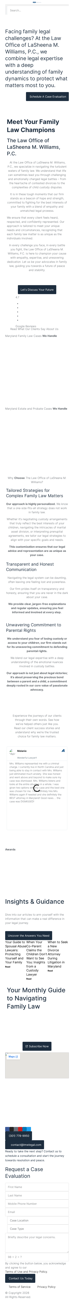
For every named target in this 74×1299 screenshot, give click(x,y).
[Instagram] (11, 1129)
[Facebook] (7, 1129)
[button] (37, 5)
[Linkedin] (24, 1129)
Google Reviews (25, 326)
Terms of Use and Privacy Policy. (26, 1271)
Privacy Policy (46, 1286)
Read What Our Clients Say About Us (34, 329)
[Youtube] (20, 1129)
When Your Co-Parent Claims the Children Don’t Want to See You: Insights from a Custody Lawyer (36, 958)
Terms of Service (19, 1286)
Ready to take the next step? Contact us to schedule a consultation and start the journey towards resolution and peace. (34, 1156)
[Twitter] (29, 1129)
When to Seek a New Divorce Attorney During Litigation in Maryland (58, 954)
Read (7, 966)
